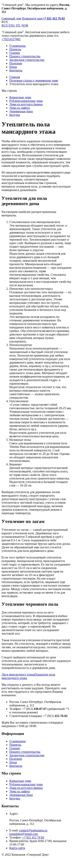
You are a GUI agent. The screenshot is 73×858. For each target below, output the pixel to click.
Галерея (14, 52)
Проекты (15, 49)
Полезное (15, 63)
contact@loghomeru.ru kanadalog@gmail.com (28, 832)
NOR (24, 25)
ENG (12, 25)
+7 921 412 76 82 (33, 837)
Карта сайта (17, 848)
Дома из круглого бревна (26, 104)
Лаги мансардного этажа (18, 674)
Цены (13, 66)
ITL (18, 25)
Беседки (14, 114)
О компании (17, 45)
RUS (5, 25)
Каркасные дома (20, 97)
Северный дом (11, 18)
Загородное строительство (26, 59)
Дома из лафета (19, 107)
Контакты (15, 70)
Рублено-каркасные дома (26, 100)
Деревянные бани (21, 111)
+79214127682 (11, 39)
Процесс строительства (24, 56)
